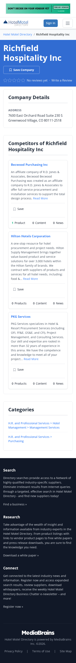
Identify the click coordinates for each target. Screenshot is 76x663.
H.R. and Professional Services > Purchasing (30, 439)
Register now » (13, 606)
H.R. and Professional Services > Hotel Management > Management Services (34, 425)
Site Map (66, 651)
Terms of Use (41, 651)
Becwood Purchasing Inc (29, 165)
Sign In (50, 23)
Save (20, 209)
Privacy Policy (13, 651)
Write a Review (61, 80)
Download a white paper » (21, 555)
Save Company (23, 70)
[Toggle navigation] (68, 23)
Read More (40, 198)
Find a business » (15, 504)
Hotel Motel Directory (17, 34)
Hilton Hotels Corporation (30, 236)
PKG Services (20, 316)
